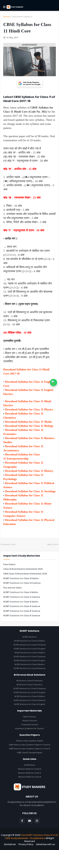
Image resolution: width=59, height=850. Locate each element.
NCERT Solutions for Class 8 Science (21, 606)
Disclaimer (10, 844)
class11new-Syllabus (21, 16)
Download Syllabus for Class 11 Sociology (30, 491)
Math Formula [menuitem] (29, 716)
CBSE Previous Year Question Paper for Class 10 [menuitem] (29, 744)
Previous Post (9, 544)
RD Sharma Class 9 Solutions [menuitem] (29, 684)
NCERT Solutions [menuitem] (29, 637)
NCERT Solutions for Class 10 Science (22, 582)
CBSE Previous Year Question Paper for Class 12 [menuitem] (29, 748)
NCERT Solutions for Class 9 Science (21, 596)
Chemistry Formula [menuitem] (29, 724)
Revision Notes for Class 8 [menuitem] (29, 777)
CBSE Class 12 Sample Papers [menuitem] (29, 752)
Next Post (52, 544)
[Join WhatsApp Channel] (53, 382)
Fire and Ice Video (12, 587)
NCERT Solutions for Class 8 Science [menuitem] (29, 668)
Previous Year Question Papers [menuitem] (29, 741)
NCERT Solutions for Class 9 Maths (20, 592)
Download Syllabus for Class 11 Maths (28, 421)
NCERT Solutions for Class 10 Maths (21, 578)
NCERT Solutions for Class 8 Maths (20, 601)
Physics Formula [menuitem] (29, 720)
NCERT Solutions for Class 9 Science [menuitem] (29, 656)
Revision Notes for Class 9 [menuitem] (29, 773)
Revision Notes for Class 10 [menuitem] (29, 769)
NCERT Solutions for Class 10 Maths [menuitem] (29, 641)
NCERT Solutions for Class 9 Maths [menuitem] (29, 652)
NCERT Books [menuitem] (29, 765)
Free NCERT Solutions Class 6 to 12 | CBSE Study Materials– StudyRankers (31, 836)
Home (6, 16)
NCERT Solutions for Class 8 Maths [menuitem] (29, 664)
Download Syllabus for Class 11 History (29, 470)
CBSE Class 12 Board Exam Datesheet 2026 (25, 573)
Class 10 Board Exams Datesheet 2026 (23, 568)
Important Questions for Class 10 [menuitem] (29, 728)
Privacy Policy (26, 844)
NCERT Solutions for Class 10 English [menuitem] (29, 648)
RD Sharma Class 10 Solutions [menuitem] (30, 680)
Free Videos (9, 564)
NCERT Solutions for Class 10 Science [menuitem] (30, 644)
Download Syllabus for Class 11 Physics (29, 409)
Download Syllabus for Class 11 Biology (29, 425)
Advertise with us (45, 844)
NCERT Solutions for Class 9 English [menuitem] (29, 660)
